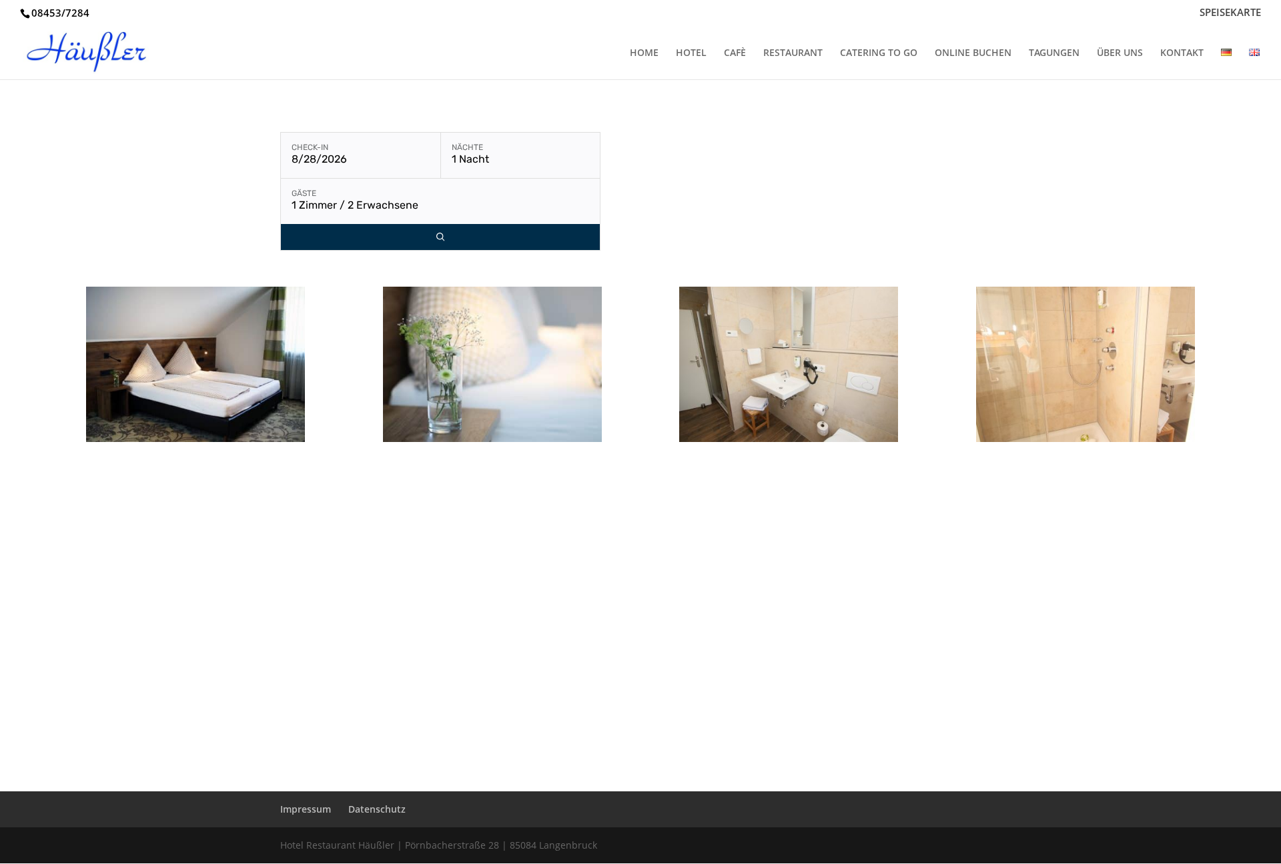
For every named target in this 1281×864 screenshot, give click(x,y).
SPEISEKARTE (1230, 13)
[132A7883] (1085, 438)
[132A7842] (195, 438)
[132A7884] (788, 438)
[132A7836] (492, 438)
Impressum (305, 809)
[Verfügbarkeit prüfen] (440, 237)
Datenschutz (377, 809)
